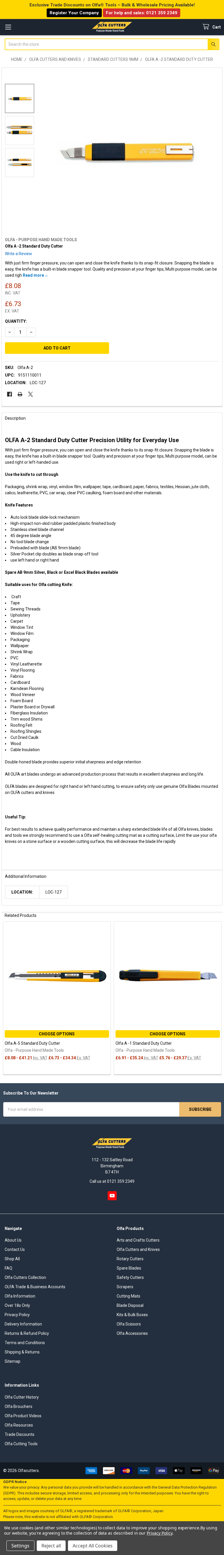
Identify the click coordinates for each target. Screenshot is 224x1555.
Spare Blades (129, 1268)
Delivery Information (23, 1324)
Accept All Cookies (93, 1545)
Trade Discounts (19, 1434)
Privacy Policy (17, 1314)
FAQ (8, 1268)
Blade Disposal (130, 1305)
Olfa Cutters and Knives (138, 1249)
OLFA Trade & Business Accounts (35, 1286)
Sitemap (12, 1361)
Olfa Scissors (129, 1324)
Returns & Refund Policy (27, 1333)
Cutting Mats (128, 1296)
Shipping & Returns (22, 1352)
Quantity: (16, 321)
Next (217, 998)
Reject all (51, 1545)
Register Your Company (74, 12)
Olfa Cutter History (22, 1397)
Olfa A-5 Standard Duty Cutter (32, 1043)
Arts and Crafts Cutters (138, 1240)
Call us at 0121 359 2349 (112, 1181)
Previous (7, 998)
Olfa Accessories (132, 1333)
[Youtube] (112, 1195)
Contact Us (15, 1249)
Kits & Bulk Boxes (132, 1314)
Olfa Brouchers (18, 1406)
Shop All (12, 1258)
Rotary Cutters (130, 1258)
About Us (13, 1240)
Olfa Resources (19, 1425)
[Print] (19, 394)
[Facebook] (9, 394)
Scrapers (125, 1286)
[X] (30, 394)
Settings (20, 1545)
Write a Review (18, 253)
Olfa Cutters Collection (25, 1277)
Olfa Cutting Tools (21, 1443)
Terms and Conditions (25, 1342)
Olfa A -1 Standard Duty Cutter (144, 1043)
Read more (33, 275)
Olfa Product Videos (23, 1415)
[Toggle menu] (8, 27)
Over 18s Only (17, 1305)
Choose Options (57, 1034)
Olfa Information (20, 1296)
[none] (126, 151)
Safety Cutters (130, 1277)
